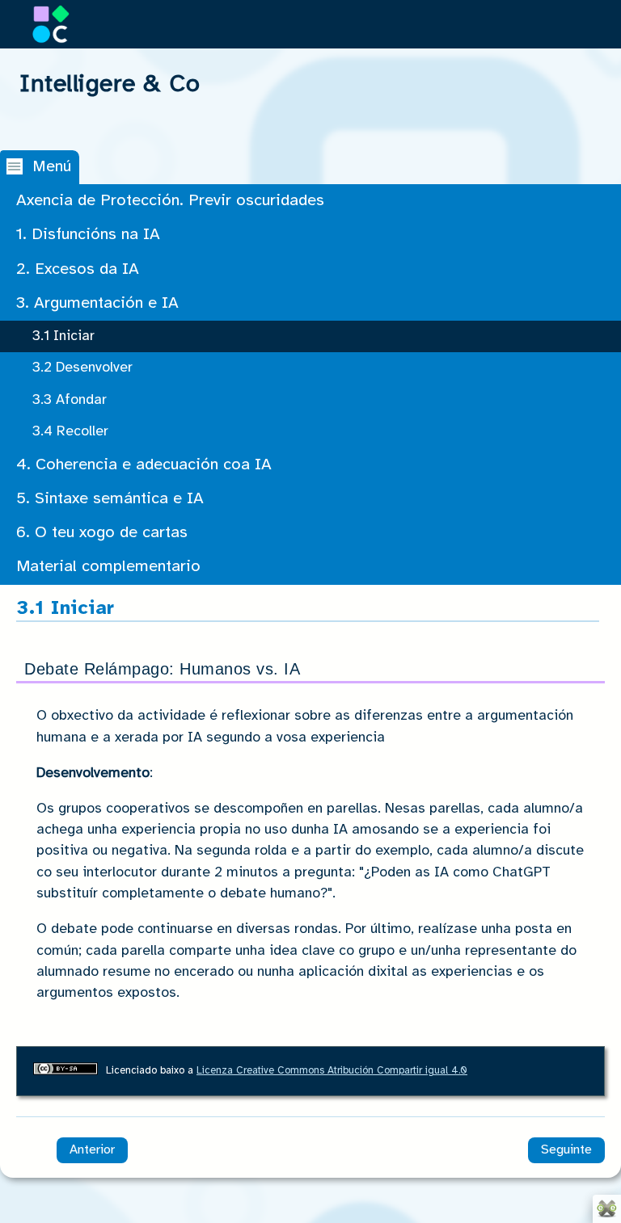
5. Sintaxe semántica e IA (110, 498)
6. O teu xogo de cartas (102, 532)
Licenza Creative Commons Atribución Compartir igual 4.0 (331, 1070)
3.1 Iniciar (63, 336)
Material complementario (108, 566)
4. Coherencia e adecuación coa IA (144, 464)
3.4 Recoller (70, 431)
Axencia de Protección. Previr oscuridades (170, 200)
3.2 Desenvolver (82, 367)
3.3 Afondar (69, 400)
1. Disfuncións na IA (88, 234)
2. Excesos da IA (77, 269)
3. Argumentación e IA (97, 303)
